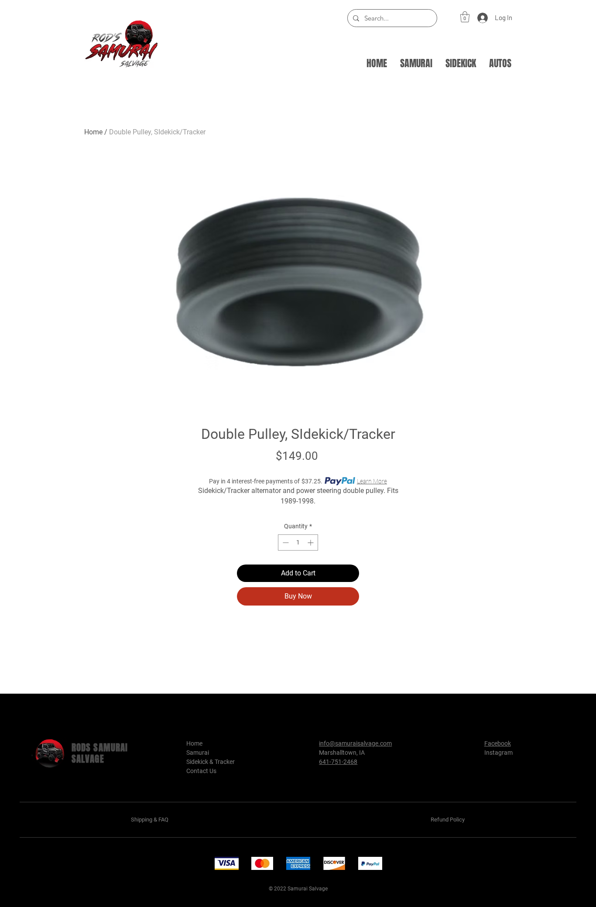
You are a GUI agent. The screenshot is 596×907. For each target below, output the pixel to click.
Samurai (197, 752)
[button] (464, 16)
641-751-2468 (338, 761)
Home (93, 132)
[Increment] (311, 542)
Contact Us (201, 770)
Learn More (372, 481)
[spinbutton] (298, 542)
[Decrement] (284, 542)
